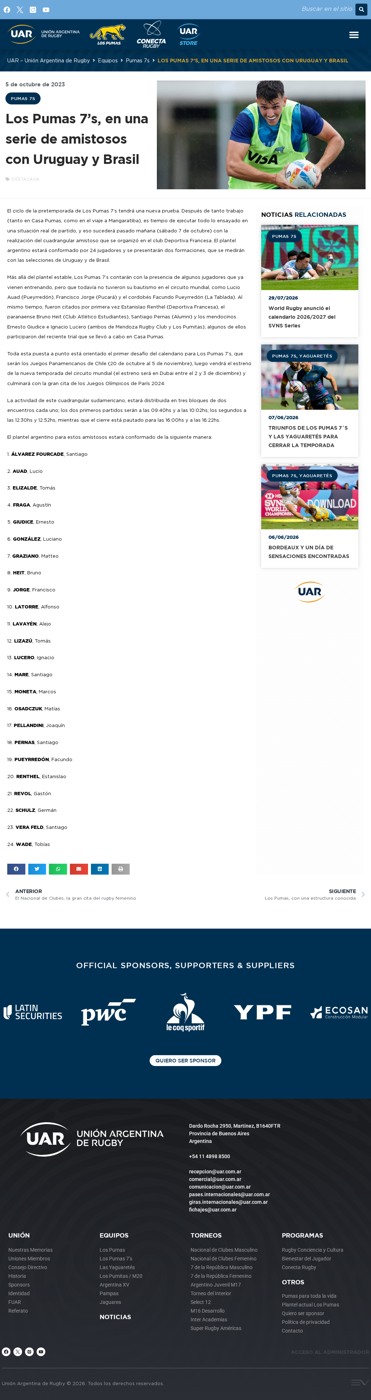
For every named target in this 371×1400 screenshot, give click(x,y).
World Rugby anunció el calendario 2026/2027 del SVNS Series (301, 317)
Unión (19, 1235)
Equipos (108, 60)
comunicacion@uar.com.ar (220, 1187)
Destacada (26, 179)
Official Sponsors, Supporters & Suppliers (185, 965)
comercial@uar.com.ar (215, 1179)
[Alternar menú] (354, 34)
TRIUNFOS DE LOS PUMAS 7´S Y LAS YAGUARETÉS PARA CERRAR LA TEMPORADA (308, 436)
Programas (302, 1235)
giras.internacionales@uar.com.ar (228, 1202)
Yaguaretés (315, 355)
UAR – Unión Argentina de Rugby (48, 60)
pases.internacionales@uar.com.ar (229, 1194)
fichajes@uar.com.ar (213, 1210)
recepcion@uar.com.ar (215, 1171)
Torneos (206, 1235)
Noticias (115, 1316)
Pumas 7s (138, 60)
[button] (361, 10)
